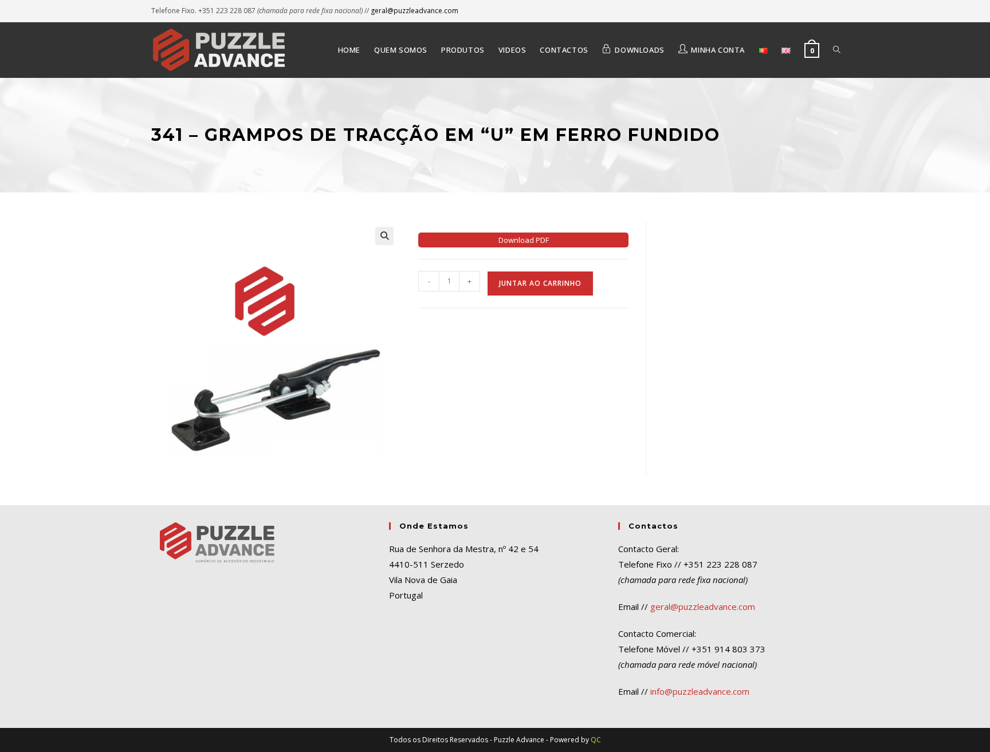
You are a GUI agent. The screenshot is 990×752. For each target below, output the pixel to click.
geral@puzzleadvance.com (414, 10)
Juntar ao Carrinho (540, 283)
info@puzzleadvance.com (699, 691)
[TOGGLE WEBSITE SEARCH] (836, 50)
